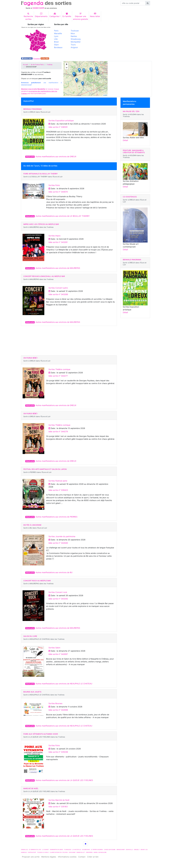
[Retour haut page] (85, 844)
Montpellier (76, 42)
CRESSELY (137, 849)
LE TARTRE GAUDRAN (97, 849)
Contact (81, 857)
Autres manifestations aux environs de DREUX (56, 156)
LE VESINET (45, 849)
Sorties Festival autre (58, 481)
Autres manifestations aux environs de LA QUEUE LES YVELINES (64, 780)
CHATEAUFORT (32, 852)
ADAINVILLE (129, 849)
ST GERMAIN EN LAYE (35, 849)
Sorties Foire (54, 185)
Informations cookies (67, 857)
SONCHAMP (72, 852)
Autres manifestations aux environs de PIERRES (56, 517)
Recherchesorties (28, 17)
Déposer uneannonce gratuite (80, 17)
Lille (56, 39)
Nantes (74, 36)
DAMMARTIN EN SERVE (56, 849)
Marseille (58, 33)
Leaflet (105, 95)
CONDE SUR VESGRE (109, 849)
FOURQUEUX (67, 849)
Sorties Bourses (55, 703)
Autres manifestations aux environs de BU (54, 572)
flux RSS (45, 58)
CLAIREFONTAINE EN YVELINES (59, 852)
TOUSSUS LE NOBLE (43, 852)
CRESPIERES (89, 852)
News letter (95, 16)
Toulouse (75, 30)
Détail (125, 140)
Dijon (56, 44)
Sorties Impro (54, 236)
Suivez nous (27, 58)
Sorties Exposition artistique (61, 120)
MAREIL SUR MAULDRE (100, 852)
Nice (73, 33)
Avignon (74, 47)
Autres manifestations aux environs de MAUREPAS (58, 268)
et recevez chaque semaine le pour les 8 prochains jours (40, 91)
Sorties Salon (54, 647)
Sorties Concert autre (58, 288)
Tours (73, 44)
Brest (56, 42)
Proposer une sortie (30, 857)
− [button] (66, 67)
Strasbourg (75, 39)
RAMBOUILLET (81, 852)
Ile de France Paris (37, 64)
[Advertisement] (118, 39)
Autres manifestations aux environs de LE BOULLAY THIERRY (63, 216)
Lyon (56, 36)
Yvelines (49, 64)
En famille (66, 16)
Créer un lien (92, 857)
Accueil (25, 64)
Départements (41, 16)
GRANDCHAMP (120, 849)
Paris (56, 30)
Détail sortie (30, 157)
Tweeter (36, 59)
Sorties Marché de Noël (59, 800)
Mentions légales (48, 857)
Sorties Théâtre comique (59, 369)
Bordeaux (58, 47)
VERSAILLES (24, 849)
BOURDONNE (86, 849)
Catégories (54, 16)
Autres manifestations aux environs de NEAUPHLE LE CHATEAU (64, 683)
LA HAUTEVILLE (76, 849)
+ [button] (66, 64)
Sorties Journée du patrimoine (62, 536)
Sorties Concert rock (58, 592)
